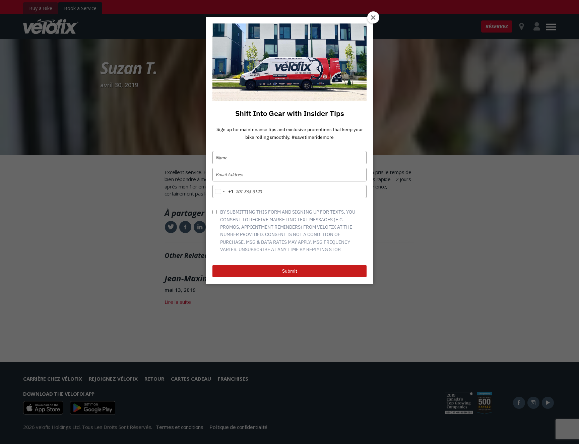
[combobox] (223, 191)
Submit (289, 271)
